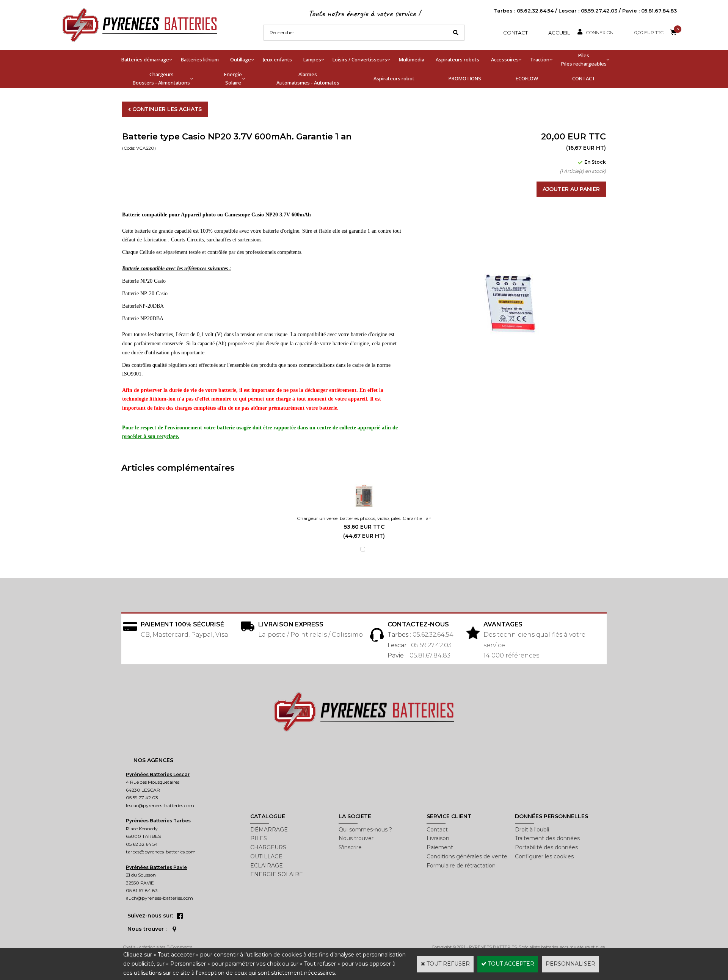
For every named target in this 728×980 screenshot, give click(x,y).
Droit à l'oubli (532, 829)
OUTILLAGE (266, 856)
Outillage (240, 59)
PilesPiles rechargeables (584, 59)
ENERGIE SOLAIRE (276, 874)
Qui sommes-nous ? (365, 829)
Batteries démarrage (145, 59)
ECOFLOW (527, 78)
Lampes (312, 59)
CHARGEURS (268, 847)
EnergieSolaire (233, 78)
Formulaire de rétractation (461, 865)
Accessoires (505, 59)
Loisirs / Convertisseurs (360, 59)
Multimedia (411, 59)
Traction (539, 59)
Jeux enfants (277, 59)
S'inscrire (350, 847)
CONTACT (583, 78)
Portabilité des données (546, 847)
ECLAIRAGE (266, 865)
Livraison (438, 838)
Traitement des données (547, 838)
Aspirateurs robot (393, 78)
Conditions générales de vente (467, 856)
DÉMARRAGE (269, 829)
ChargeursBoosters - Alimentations (161, 78)
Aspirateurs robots (457, 59)
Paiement (440, 847)
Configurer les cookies (544, 856)
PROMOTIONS (465, 78)
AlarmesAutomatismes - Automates (307, 78)
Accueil (559, 33)
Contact (515, 33)
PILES (258, 838)
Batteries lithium (200, 59)
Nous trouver (356, 838)
